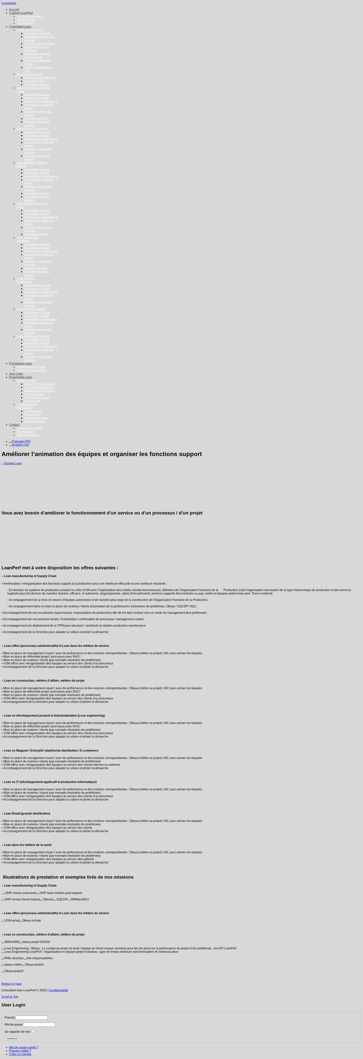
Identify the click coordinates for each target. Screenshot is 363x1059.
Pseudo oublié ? (20, 1050)
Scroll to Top (10, 996)
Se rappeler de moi (17, 1031)
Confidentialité (58, 990)
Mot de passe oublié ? (24, 1047)
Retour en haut (11, 983)
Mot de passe (13, 1024)
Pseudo (10, 1017)
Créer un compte (20, 1054)
